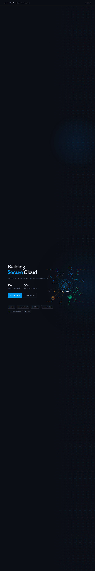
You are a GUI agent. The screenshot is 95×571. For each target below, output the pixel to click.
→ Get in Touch (15, 295)
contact (87, 3)
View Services (30, 295)
